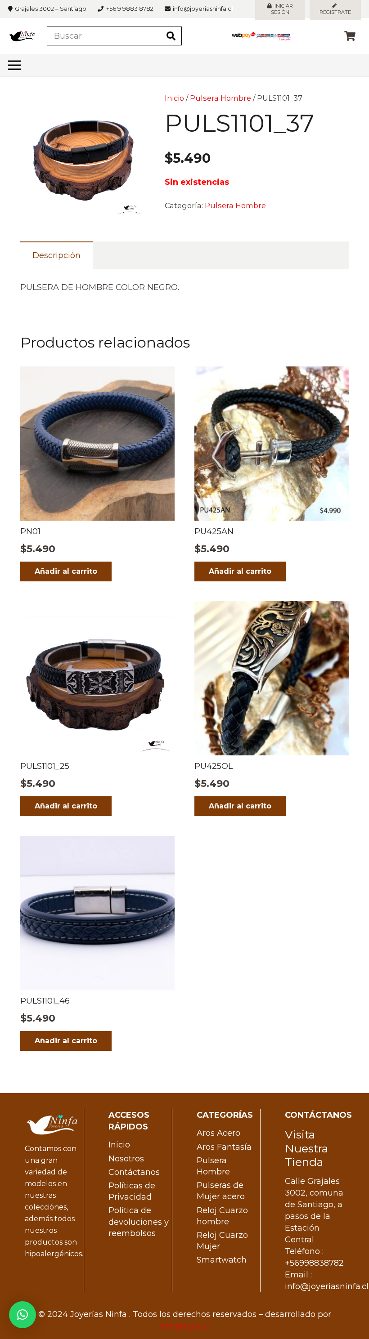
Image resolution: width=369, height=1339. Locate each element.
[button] (128, 109)
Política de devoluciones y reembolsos (138, 1221)
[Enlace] (22, 36)
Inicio (174, 98)
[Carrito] (350, 36)
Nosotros (126, 1159)
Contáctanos (134, 1172)
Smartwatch (222, 1260)
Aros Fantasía (224, 1147)
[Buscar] (171, 36)
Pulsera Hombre (220, 98)
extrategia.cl (184, 1326)
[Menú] (14, 65)
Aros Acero (218, 1133)
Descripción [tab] (56, 255)
